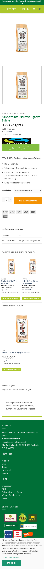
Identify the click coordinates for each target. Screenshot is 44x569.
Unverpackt (7, 470)
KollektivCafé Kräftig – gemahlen (9, 282)
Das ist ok (11, 563)
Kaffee (23, 113)
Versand (9, 131)
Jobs (4, 463)
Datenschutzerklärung (12, 492)
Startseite (6, 113)
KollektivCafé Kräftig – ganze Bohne (31, 282)
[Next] (11, 60)
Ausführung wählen (10, 298)
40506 (11, 448)
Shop (16, 113)
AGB (4, 488)
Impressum (7, 485)
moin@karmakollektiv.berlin (14, 441)
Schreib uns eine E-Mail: (11, 438)
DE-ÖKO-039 (25, 444)
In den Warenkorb (28, 200)
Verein (5, 473)
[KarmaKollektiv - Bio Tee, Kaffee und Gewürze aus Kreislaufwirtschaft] (16, 9)
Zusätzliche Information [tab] (12, 229)
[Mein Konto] (28, 8)
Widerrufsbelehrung (11, 495)
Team (4, 466)
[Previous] (4, 60)
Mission (5, 460)
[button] (4, 8)
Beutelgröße (6, 190)
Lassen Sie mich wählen (11, 557)
